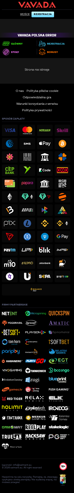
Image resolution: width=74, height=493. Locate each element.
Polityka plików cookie (42, 91)
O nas (20, 91)
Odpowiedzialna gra (37, 97)
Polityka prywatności (37, 110)
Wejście (25, 14)
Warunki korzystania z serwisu (37, 104)
